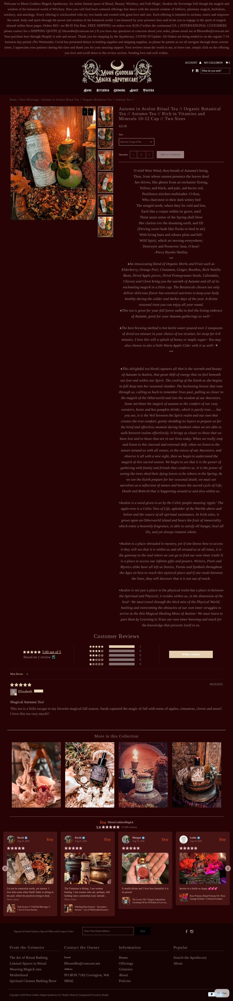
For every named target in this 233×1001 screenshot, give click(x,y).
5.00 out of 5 (51, 652)
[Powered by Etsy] (50, 839)
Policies (148, 90)
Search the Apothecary (190, 957)
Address (68, 969)
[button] (96, 646)
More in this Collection (116, 736)
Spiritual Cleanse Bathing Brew (33, 981)
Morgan (136, 838)
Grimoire (119, 90)
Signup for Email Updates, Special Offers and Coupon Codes (44, 931)
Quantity (123, 154)
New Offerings (29, 99)
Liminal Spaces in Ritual (28, 963)
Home (88, 90)
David (20, 838)
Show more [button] (13, 899)
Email (67, 957)
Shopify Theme (68, 995)
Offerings (102, 90)
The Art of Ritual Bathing (29, 957)
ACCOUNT (191, 62)
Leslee (193, 838)
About (134, 90)
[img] (20, 685)
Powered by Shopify (100, 995)
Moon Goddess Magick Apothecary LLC (44, 995)
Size (121, 134)
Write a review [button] (191, 654)
